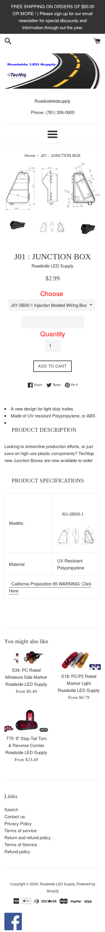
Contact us (14, 816)
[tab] (52, 430)
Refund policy (17, 851)
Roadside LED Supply (57, 883)
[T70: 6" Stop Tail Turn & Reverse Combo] (26, 721)
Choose (51, 293)
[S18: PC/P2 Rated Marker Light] (79, 660)
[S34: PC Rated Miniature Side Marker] (26, 657)
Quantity (52, 333)
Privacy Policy (18, 823)
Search (11, 809)
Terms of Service (20, 844)
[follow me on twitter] (13, 928)
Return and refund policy (27, 837)
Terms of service (20, 830)
